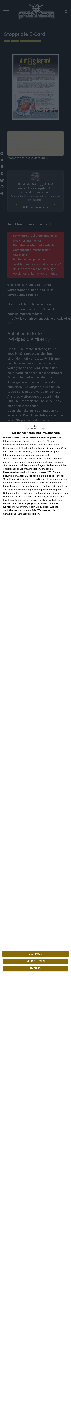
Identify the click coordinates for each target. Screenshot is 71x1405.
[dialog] (35, 913)
